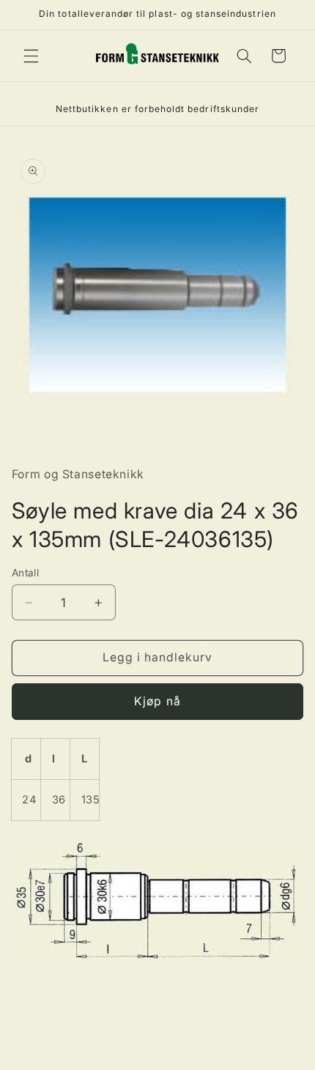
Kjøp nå (157, 701)
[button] (31, 56)
